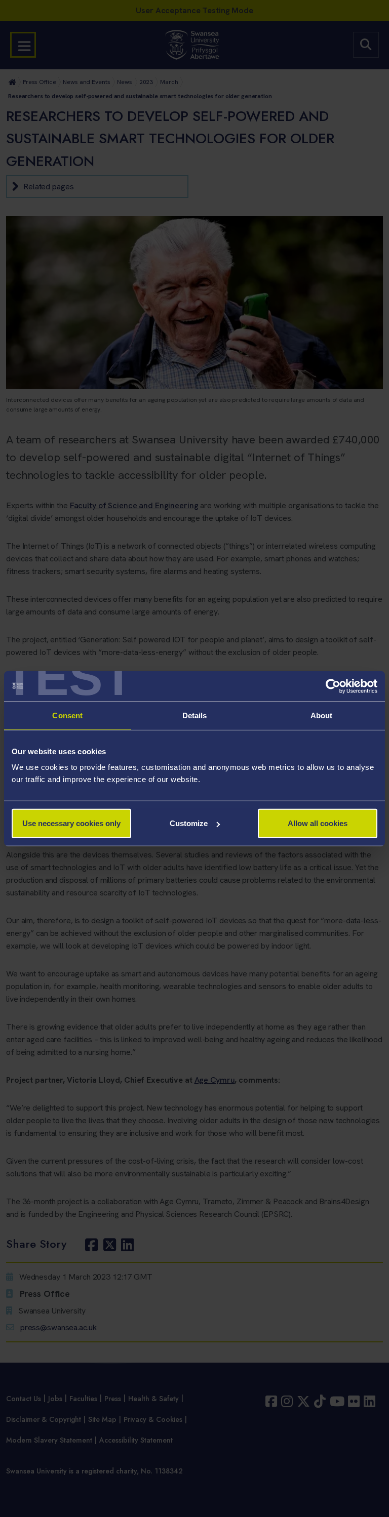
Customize (189, 823)
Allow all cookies (317, 823)
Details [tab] (194, 715)
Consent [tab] (67, 715)
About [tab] (321, 715)
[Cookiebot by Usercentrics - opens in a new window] (333, 685)
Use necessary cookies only (71, 823)
